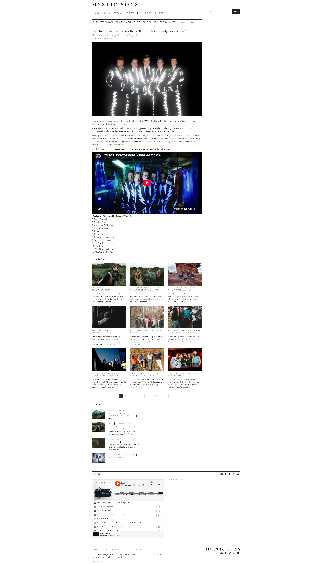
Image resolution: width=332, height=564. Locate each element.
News (106, 13)
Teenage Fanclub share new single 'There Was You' (183, 289)
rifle (101, 561)
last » (172, 396)
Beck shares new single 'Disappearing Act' (105, 331)
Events (148, 13)
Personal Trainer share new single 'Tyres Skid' (183, 374)
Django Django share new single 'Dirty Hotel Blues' (144, 374)
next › (165, 396)
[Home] (114, 4)
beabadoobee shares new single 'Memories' (105, 289)
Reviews (117, 13)
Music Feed (189, 22)
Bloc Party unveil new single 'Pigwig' (145, 331)
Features (130, 13)
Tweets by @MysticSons (176, 479)
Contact (159, 13)
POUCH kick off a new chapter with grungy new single (184, 331)
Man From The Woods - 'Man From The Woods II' (121, 413)
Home (96, 13)
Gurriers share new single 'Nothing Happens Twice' (106, 374)
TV (140, 13)
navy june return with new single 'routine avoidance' (145, 289)
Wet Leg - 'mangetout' (124, 455)
